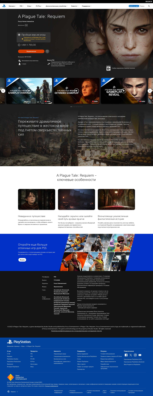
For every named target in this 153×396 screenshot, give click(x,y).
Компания (10, 364)
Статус (79, 359)
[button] (76, 91)
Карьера (9, 356)
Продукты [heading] (34, 351)
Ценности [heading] (57, 351)
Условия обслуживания (108, 354)
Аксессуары (33, 364)
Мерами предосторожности (85, 306)
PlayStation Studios (12, 359)
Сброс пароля (81, 364)
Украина (13, 391)
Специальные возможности (62, 356)
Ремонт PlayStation (82, 361)
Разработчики (105, 364)
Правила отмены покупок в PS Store (111, 356)
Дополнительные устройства (56, 6)
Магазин (12, 6)
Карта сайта (104, 391)
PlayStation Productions (14, 361)
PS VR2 (32, 359)
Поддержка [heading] (81, 351)
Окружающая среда (60, 354)
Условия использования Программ (135, 391)
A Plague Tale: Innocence (96, 118)
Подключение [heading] (129, 351)
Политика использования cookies (118, 391)
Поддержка (86, 6)
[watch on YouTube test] (94, 101)
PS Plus (38, 6)
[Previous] (3, 91)
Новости (74, 6)
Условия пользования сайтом (93, 391)
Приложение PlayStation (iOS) (133, 359)
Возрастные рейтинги (107, 359)
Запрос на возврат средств (85, 366)
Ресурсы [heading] (104, 351)
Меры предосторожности (108, 361)
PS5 (21, 6)
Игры (29, 6)
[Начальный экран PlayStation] (4, 6)
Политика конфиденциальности (76, 391)
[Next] (150, 91)
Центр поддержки (82, 354)
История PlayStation (13, 366)
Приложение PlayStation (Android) (134, 362)
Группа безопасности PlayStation (87, 356)
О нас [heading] (9, 351)
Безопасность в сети (60, 359)
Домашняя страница (13, 346)
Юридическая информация (58, 391)
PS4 (31, 356)
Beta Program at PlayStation (132, 364)
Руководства (81, 369)
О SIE (8, 354)
